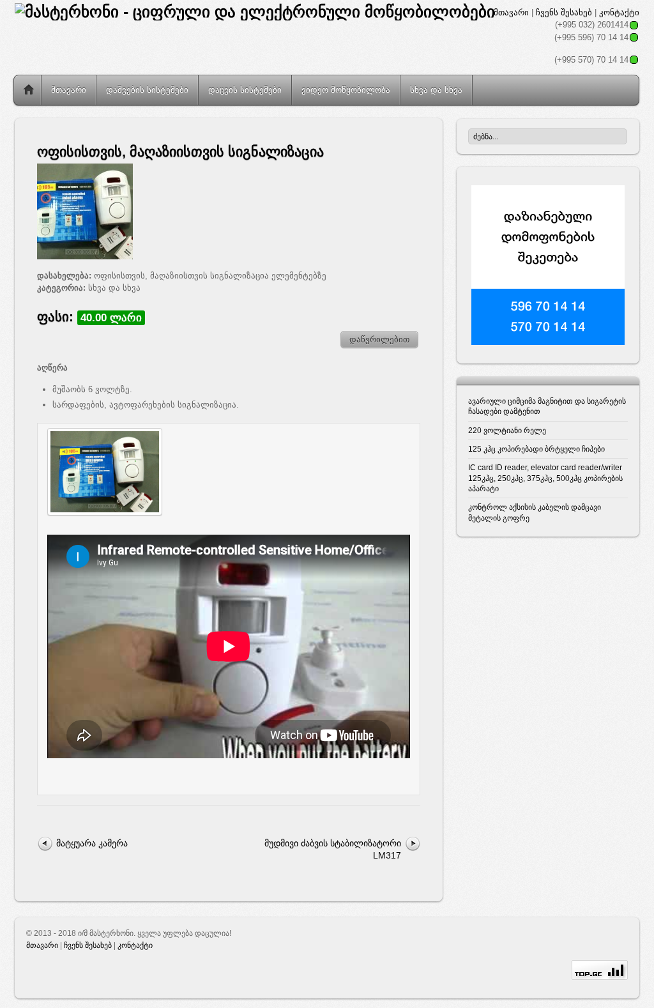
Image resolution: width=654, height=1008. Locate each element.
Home (28, 90)
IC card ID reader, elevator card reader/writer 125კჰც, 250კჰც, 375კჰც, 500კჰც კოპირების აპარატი (545, 478)
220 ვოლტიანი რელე (507, 430)
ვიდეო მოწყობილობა (345, 90)
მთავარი (511, 12)
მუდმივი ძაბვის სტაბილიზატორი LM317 (332, 849)
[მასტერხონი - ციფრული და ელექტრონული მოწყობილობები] (255, 11)
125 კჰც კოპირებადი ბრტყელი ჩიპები (536, 449)
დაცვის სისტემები (245, 90)
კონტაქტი (619, 12)
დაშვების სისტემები (147, 90)
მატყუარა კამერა (92, 843)
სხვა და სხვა (436, 90)
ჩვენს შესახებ (564, 12)
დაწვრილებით (379, 339)
